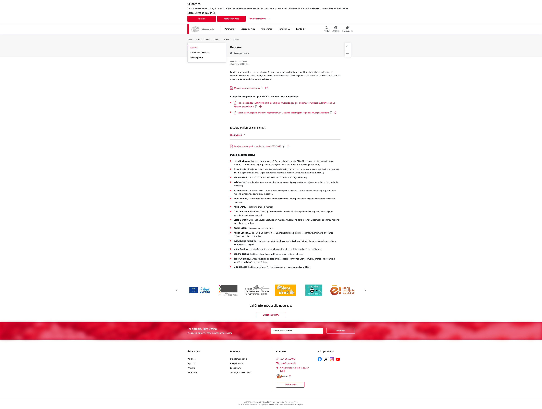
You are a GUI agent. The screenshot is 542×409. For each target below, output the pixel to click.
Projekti (191, 368)
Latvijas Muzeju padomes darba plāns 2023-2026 (257, 146)
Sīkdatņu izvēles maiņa (241, 372)
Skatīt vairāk (236, 135)
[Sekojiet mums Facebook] (320, 359)
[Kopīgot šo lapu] (348, 53)
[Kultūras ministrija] (202, 29)
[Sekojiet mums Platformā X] (326, 359)
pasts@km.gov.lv (288, 363)
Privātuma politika (238, 358)
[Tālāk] (365, 290)
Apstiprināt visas (231, 18)
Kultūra (193, 47)
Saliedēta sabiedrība (199, 52)
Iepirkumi (191, 363)
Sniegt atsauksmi (271, 314)
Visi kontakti (290, 384)
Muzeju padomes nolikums (247, 88)
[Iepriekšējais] (176, 290)
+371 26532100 (287, 358)
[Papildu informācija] (266, 88)
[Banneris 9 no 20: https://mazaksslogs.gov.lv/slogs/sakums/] (313, 290)
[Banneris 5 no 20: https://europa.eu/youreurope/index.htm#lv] (199, 290)
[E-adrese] (282, 376)
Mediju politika (197, 57)
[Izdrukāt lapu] (348, 46)
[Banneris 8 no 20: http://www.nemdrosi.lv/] (285, 290)
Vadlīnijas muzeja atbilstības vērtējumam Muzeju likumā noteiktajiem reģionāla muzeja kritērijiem (283, 112)
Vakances (191, 358)
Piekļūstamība (236, 363)
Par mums (192, 372)
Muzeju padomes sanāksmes (248, 127)
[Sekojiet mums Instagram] (332, 359)
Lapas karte (235, 368)
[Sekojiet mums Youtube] (338, 359)
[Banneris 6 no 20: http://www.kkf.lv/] (228, 290)
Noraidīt (201, 18)
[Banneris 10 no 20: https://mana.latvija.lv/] (342, 290)
